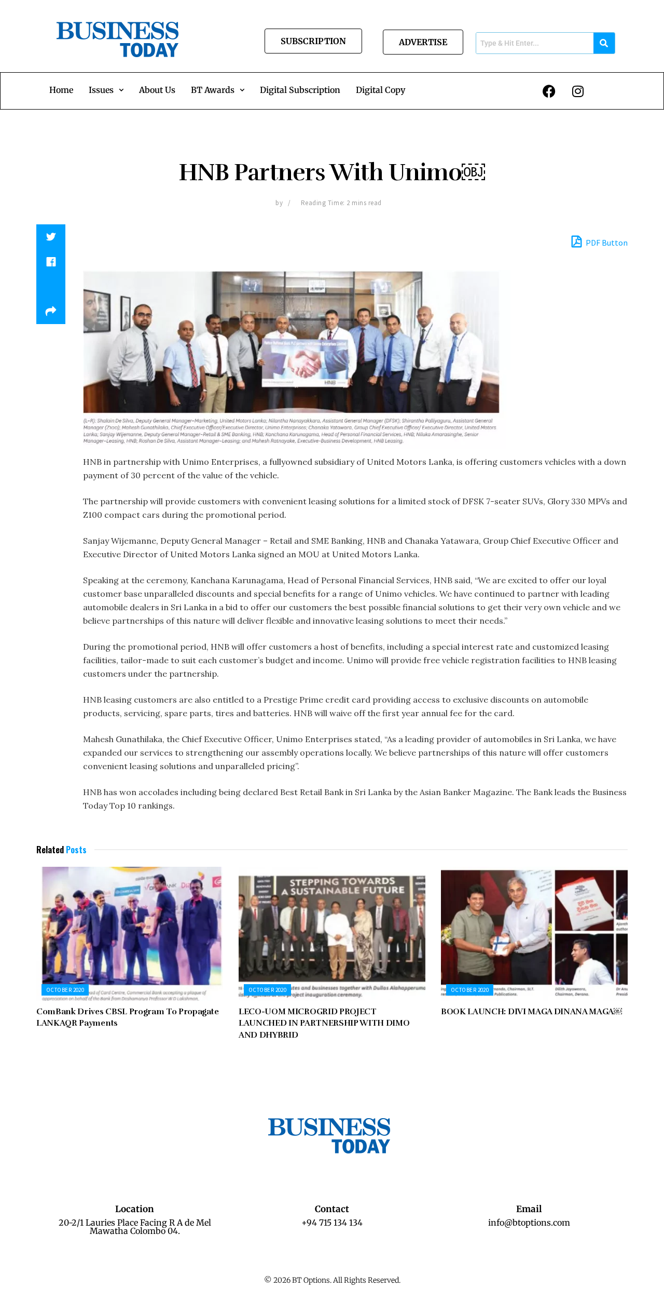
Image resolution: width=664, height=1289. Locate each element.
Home (61, 90)
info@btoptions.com (529, 1222)
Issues (101, 90)
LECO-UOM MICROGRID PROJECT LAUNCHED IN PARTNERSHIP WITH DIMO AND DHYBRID (324, 1023)
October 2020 (65, 989)
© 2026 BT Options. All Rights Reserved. (332, 1280)
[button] (106, 90)
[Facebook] (549, 91)
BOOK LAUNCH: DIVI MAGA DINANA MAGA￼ (531, 1011)
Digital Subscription (300, 90)
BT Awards (212, 90)
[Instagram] (578, 91)
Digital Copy (380, 90)
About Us (157, 90)
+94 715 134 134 (332, 1222)
